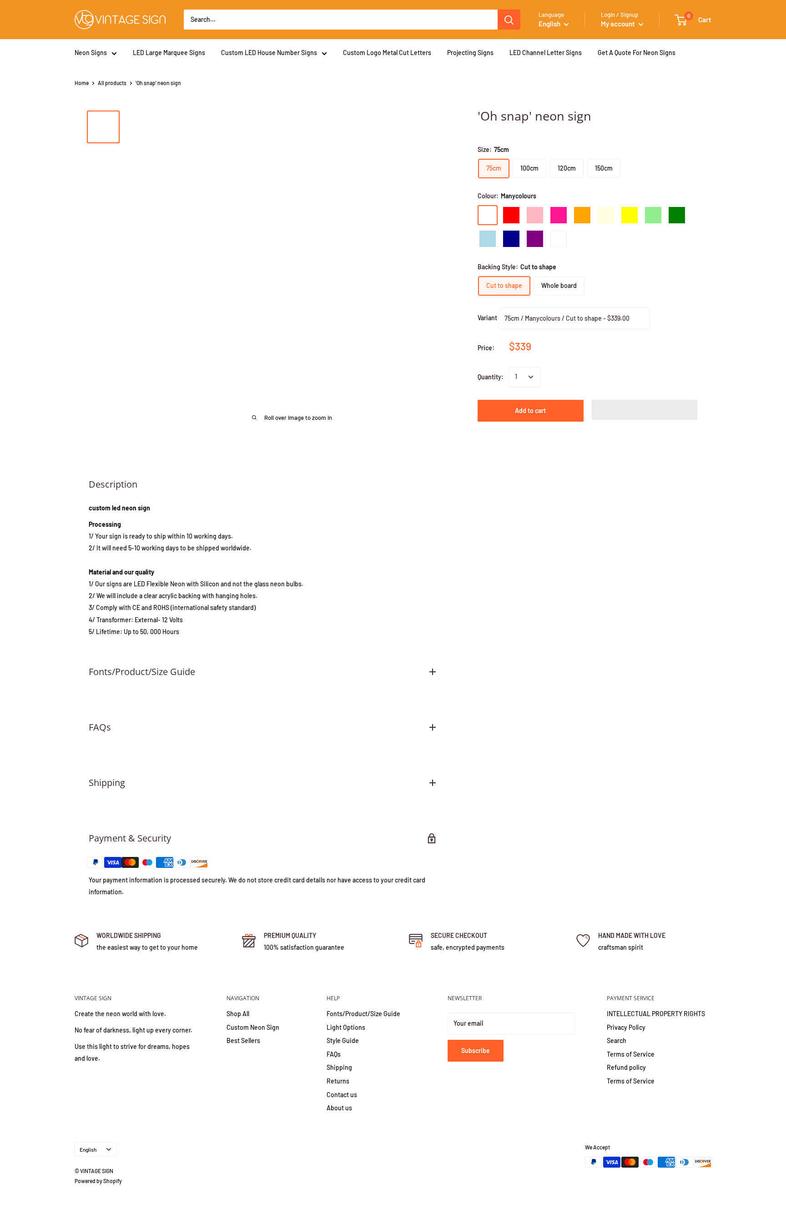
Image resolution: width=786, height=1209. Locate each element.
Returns (338, 1081)
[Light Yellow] (606, 215)
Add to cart (530, 410)
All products (112, 83)
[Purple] (535, 239)
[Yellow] (629, 215)
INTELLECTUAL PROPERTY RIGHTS (656, 1014)
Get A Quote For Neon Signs (636, 52)
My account (618, 24)
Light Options (346, 1027)
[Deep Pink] (558, 215)
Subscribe (475, 1050)
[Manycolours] (487, 215)
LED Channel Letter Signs (545, 52)
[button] (645, 410)
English (88, 1149)
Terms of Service (631, 1054)
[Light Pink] (535, 215)
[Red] (511, 215)
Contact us (342, 1094)
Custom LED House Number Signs (269, 52)
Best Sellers (243, 1040)
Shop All (238, 1014)
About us (339, 1108)
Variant (487, 318)
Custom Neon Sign (253, 1027)
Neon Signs (91, 52)
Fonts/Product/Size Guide (363, 1014)
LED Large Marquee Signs (169, 52)
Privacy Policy (626, 1027)
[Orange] (582, 215)
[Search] (509, 20)
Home (82, 83)
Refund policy (626, 1067)
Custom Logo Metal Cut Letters (387, 52)
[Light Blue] (487, 239)
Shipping (339, 1067)
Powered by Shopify (98, 1181)
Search (616, 1040)
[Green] (677, 215)
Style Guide (343, 1040)
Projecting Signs (470, 52)
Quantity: (491, 377)
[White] (558, 239)
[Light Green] (653, 215)
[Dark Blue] (511, 239)
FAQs (334, 1054)
